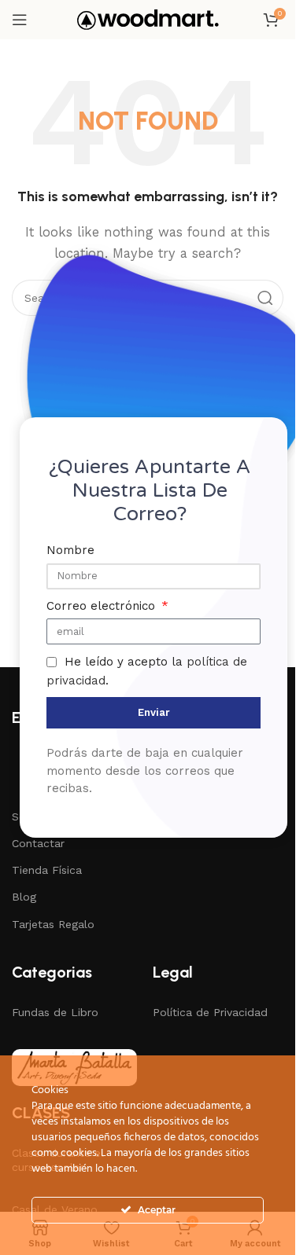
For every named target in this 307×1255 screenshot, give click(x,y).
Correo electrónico (102, 606)
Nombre (70, 550)
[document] (147, 627)
